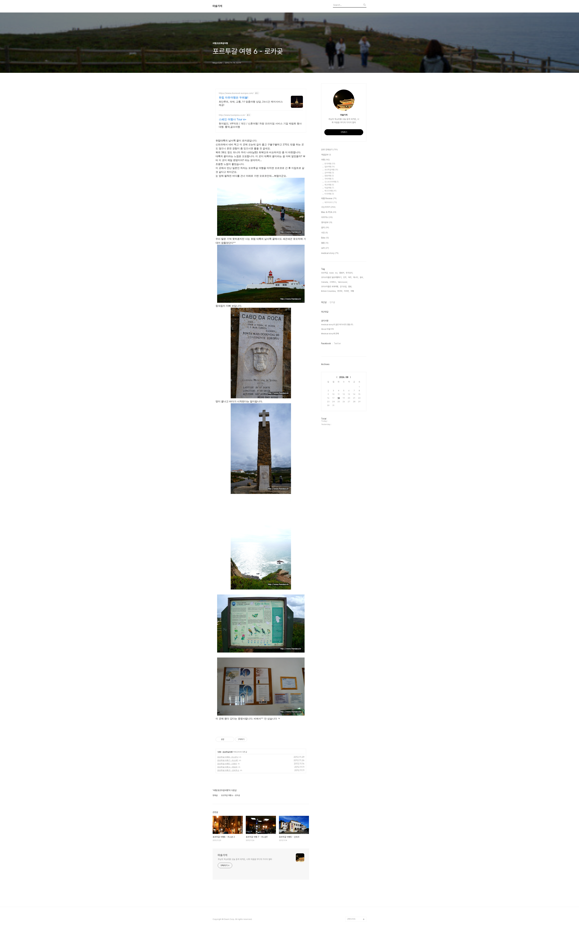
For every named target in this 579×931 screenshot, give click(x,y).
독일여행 (329, 188)
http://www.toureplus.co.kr (232, 115)
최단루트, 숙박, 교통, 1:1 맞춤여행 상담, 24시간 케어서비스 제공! (251, 103)
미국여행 (329, 194)
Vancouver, (343, 282)
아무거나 (327, 217)
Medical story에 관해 (330, 333)
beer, (331, 273)
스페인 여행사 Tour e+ (233, 119)
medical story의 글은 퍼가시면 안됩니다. (337, 324)
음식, (362, 277)
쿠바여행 (329, 179)
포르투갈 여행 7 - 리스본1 (227, 760)
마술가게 (217, 6)
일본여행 (329, 167)
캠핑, (350, 286)
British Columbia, (328, 291)
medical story (330, 253)
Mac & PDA (328, 212)
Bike (325, 238)
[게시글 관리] (231, 739)
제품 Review (329, 198)
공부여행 (329, 173)
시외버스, (333, 282)
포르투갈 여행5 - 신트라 (227, 763)
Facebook (326, 343)
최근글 (324, 302)
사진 (324, 232)
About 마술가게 (327, 329)
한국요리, (349, 273)
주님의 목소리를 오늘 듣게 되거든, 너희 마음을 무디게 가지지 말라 (245, 859)
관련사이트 (351, 919)
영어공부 (326, 222)
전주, (345, 277)
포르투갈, (324, 273)
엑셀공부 (326, 154)
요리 (325, 248)
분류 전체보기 (329, 149)
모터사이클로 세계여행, (330, 286)
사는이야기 (328, 207)
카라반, (346, 291)
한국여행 (329, 164)
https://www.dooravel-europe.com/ (236, 93)
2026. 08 (343, 377)
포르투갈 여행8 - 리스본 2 (227, 757)
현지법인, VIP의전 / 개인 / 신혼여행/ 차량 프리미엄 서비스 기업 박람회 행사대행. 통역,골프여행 (260, 125)
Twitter (337, 343)
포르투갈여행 (228, 752)
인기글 (332, 302)
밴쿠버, (340, 291)
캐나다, (356, 277)
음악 (325, 227)
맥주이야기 (330, 202)
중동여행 (329, 176)
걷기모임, (343, 286)
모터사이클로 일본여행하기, (331, 277)
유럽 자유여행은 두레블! (233, 97)
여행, (352, 291)
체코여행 (329, 185)
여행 (219, 752)
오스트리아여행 (331, 182)
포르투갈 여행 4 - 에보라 (227, 767)
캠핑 (324, 243)
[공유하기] (227, 739)
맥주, (350, 277)
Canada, (324, 282)
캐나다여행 (330, 191)
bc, (336, 273)
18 (339, 398)
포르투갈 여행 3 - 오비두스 (228, 770)
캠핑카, (342, 273)
